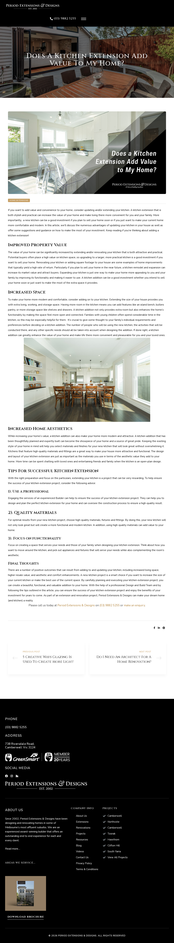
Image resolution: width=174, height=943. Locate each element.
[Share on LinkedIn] (159, 628)
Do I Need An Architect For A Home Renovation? (128, 658)
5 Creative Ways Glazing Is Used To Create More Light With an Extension (46, 658)
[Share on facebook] (154, 628)
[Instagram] (11, 776)
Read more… (12, 849)
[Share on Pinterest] (164, 628)
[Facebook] (6, 776)
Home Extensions (19, 200)
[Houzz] (17, 776)
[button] (63, 18)
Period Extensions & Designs (115, 595)
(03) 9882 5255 (110, 605)
